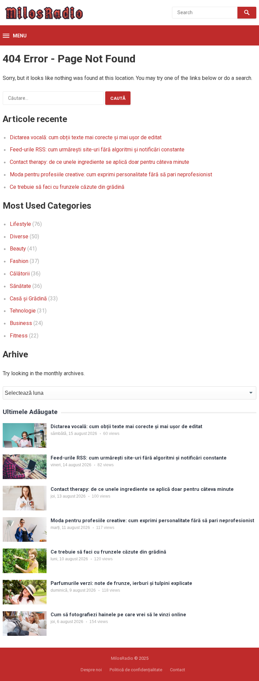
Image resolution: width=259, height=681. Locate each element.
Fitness (19, 335)
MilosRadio (122, 658)
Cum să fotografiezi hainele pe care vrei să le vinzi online (118, 615)
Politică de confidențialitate (136, 669)
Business (21, 323)
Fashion (19, 261)
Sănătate (20, 286)
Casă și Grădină (28, 298)
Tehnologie (23, 310)
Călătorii (20, 273)
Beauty (18, 248)
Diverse (19, 236)
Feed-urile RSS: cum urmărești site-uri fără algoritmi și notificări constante (97, 149)
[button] (15, 36)
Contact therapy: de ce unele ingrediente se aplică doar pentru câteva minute (99, 162)
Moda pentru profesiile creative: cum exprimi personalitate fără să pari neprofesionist (111, 174)
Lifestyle (20, 224)
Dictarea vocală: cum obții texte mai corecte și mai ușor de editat (86, 137)
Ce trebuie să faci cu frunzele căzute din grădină (67, 187)
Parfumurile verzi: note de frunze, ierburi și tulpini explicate (121, 583)
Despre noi (91, 669)
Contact (177, 669)
